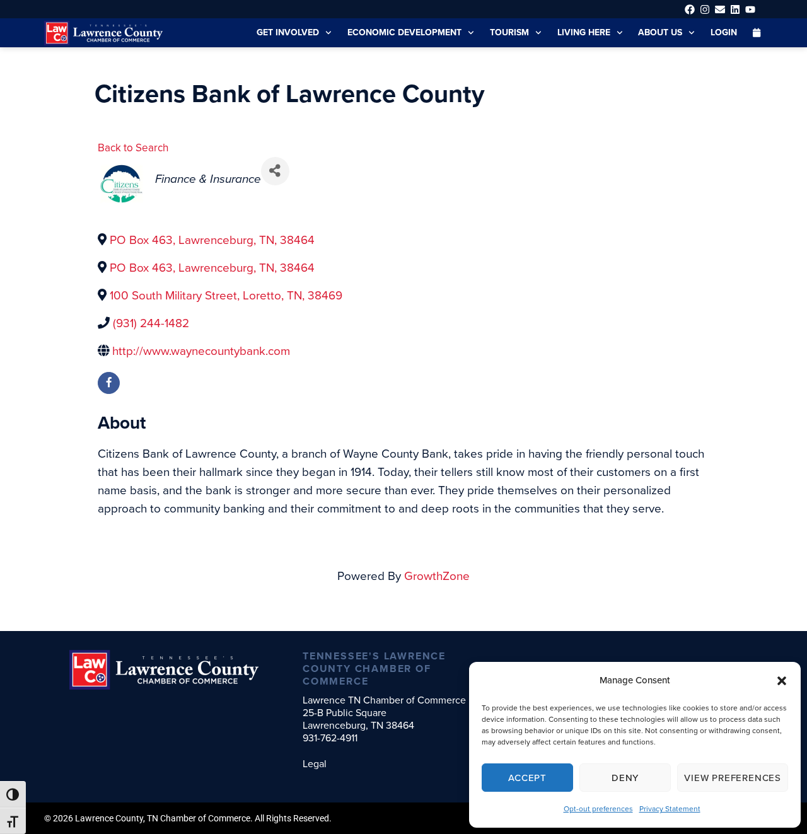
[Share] (275, 171)
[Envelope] (720, 9)
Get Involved (288, 32)
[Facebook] (689, 9)
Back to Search (133, 148)
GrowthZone (437, 576)
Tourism (509, 32)
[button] (781, 681)
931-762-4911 (330, 738)
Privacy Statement (669, 808)
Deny (625, 778)
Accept (527, 778)
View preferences (732, 778)
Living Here (583, 32)
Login (724, 32)
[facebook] (109, 383)
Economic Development (404, 32)
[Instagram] (705, 9)
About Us (660, 32)
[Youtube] (751, 9)
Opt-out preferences (598, 808)
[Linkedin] (735, 9)
